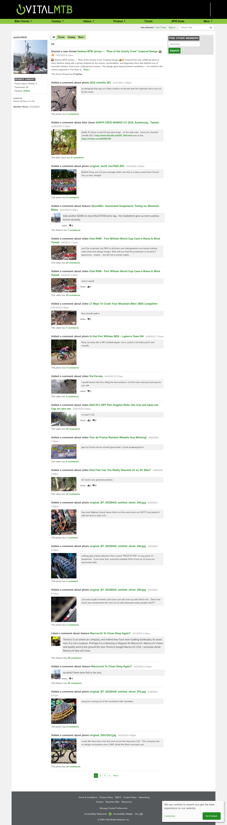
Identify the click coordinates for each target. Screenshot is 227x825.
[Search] (211, 28)
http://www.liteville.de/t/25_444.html (113, 135)
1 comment (72, 537)
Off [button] (141, 814)
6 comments (72, 197)
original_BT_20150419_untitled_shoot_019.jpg (118, 502)
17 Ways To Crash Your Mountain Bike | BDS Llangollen (123, 303)
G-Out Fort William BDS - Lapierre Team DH (117, 336)
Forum (148, 21)
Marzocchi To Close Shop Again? (110, 633)
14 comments (73, 766)
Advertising (144, 797)
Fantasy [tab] (71, 37)
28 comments (75, 658)
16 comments (73, 262)
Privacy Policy (106, 797)
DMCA (118, 797)
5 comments (72, 114)
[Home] (44, 9)
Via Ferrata (96, 376)
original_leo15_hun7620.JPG (107, 166)
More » (87, 69)
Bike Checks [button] (22, 21)
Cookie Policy (130, 797)
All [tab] (54, 37)
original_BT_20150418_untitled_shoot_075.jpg (118, 691)
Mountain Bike (113, 802)
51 (27, 87)
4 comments (72, 367)
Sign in (172, 27)
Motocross (127, 802)
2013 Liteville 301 (100, 82)
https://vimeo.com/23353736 (96, 138)
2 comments (72, 625)
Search (174, 50)
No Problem (212, 816)
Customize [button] (169, 816)
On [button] (136, 814)
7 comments (74, 230)
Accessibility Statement (95, 814)
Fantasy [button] (57, 21)
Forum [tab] (61, 37)
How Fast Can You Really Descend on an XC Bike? (120, 470)
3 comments (72, 396)
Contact (99, 802)
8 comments (77, 157)
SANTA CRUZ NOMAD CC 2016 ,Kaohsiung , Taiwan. (128, 122)
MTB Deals (178, 21)
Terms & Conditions (87, 797)
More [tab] (80, 37)
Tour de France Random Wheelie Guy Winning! (118, 437)
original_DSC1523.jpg (103, 735)
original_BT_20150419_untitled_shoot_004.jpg (118, 589)
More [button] (207, 21)
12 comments (73, 494)
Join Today (161, 27)
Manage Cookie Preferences (114, 808)
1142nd (26, 91)
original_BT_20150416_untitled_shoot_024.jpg (118, 546)
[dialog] (193, 811)
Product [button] (118, 21)
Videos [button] (87, 21)
